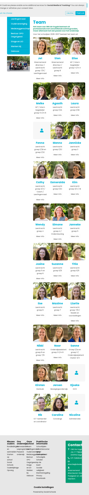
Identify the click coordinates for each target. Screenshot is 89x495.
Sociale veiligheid (39, 469)
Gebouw (15, 51)
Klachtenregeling (39, 473)
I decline (69, 13)
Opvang (10, 470)
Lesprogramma (20, 449)
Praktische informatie (39, 443)
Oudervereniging (19, 23)
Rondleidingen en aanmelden (10, 449)
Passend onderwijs (20, 453)
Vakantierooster (39, 449)
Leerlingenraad (18, 18)
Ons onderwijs (20, 443)
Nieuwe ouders (10, 443)
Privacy (39, 475)
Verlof (38, 452)
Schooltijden (39, 446)
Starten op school (10, 457)
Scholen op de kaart (39, 462)
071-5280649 (76, 458)
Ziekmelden (39, 454)
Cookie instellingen (44, 487)
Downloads (39, 478)
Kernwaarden (20, 446)
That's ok (80, 13)
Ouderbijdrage (10, 468)
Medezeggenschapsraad (19, 28)
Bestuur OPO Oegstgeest (17, 35)
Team (29, 446)
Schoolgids (39, 457)
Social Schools (10, 463)
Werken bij (16, 46)
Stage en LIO (17, 41)
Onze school (30, 443)
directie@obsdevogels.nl (78, 464)
